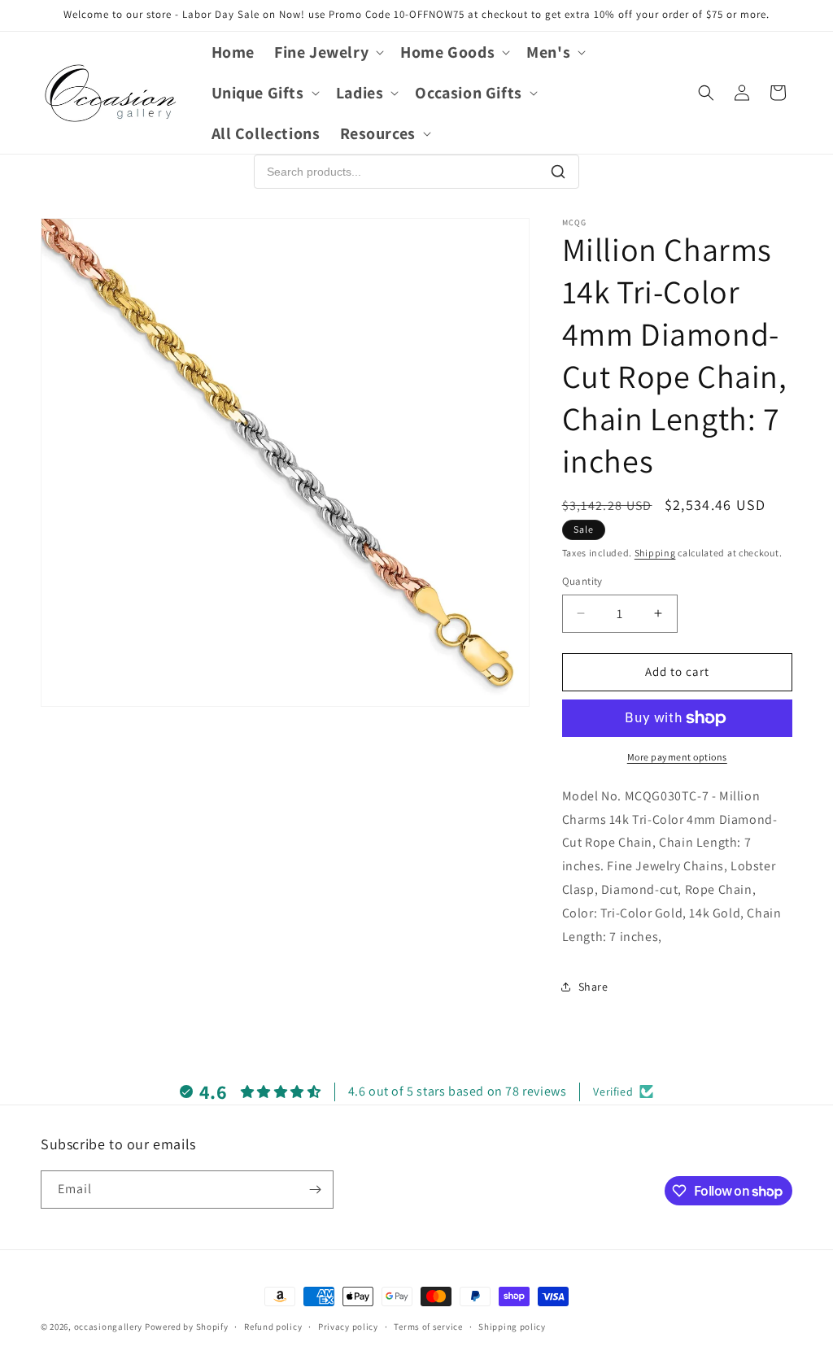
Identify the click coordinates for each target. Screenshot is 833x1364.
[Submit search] (558, 171)
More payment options (677, 757)
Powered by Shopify (187, 1326)
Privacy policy (348, 1326)
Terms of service (428, 1326)
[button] (327, 52)
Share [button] (593, 986)
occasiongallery (108, 1326)
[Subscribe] (315, 1189)
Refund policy (273, 1326)
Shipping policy (512, 1326)
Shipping (655, 553)
